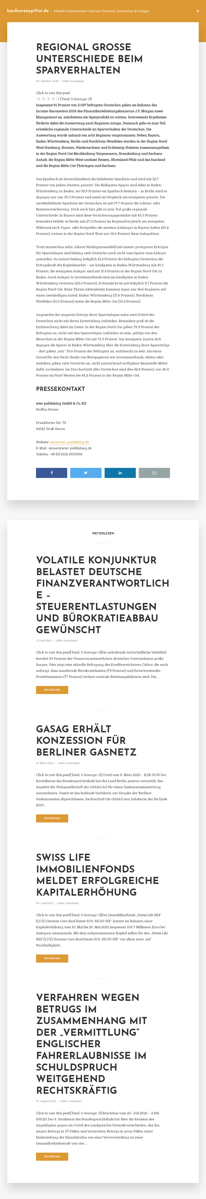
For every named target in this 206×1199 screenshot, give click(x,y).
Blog (126, 11)
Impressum (160, 11)
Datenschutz (182, 11)
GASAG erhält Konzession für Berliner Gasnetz (86, 741)
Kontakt (141, 11)
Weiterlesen (52, 690)
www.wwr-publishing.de (69, 442)
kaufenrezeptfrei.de (28, 11)
